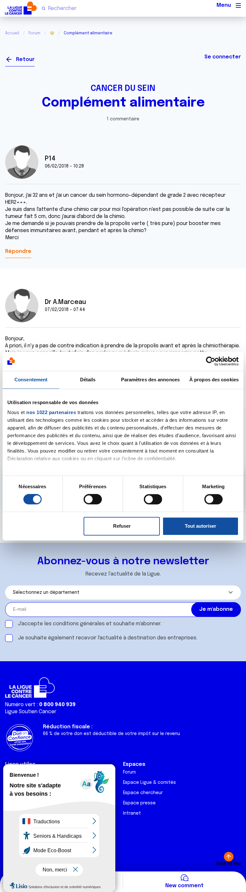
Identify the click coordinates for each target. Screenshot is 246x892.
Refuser (122, 526)
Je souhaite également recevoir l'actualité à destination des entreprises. (107, 638)
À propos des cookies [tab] (214, 379)
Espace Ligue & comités (149, 782)
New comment (184, 885)
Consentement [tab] (30, 379)
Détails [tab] (88, 379)
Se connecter (222, 57)
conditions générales (79, 624)
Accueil (12, 33)
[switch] (93, 499)
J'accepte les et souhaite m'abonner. (89, 624)
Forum (34, 33)
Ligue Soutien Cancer (30, 711)
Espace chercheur (143, 793)
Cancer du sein (123, 88)
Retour (25, 59)
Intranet (132, 813)
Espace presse (139, 803)
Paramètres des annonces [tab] (150, 379)
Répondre (18, 251)
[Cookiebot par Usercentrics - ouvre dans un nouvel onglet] (211, 361)
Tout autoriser (200, 526)
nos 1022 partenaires (51, 412)
